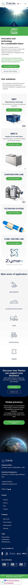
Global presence (7, 525)
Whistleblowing (6, 541)
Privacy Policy (5, 537)
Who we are (6, 519)
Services (5, 503)
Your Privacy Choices (12, 580)
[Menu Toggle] (25, 4)
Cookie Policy (5, 539)
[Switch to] (19, 3)
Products (5, 499)
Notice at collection (8, 583)
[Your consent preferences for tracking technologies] (2, 582)
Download (5, 528)
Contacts (5, 509)
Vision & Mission (7, 522)
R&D (4, 506)
